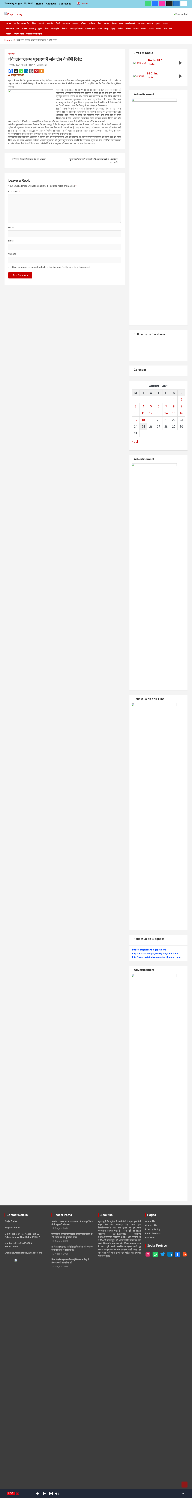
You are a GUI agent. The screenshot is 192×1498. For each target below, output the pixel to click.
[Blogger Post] (31, 71)
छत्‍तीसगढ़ (92, 23)
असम (100, 29)
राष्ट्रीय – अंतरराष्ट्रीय (21, 23)
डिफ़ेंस (34, 23)
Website (12, 254)
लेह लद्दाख (141, 23)
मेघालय (151, 29)
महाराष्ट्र (150, 23)
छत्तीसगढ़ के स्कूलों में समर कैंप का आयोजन (29, 159)
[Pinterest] (36, 71)
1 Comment (40, 65)
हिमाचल (114, 23)
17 (135, 420)
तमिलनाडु (32, 29)
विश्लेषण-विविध (19, 34)
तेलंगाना (64, 29)
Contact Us (151, 1225)
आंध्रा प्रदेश (55, 29)
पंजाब (121, 23)
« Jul (135, 441)
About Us (150, 1221)
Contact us (65, 3)
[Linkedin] (26, 71)
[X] (16, 71)
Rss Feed (150, 1237)
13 (158, 413)
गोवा (17, 29)
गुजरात (158, 23)
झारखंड (106, 23)
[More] (41, 71)
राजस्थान (75, 23)
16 (181, 413)
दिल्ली (58, 23)
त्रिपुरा (113, 29)
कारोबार (158, 29)
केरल (46, 29)
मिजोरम (120, 29)
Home (39, 3)
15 (173, 413)
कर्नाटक (165, 23)
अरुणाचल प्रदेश (90, 29)
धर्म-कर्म (136, 29)
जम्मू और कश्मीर (130, 23)
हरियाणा (83, 23)
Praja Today (27, 65)
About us (51, 3)
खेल (165, 29)
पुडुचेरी (40, 29)
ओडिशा (24, 29)
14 (166, 413)
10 (135, 413)
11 (143, 413)
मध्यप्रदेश (50, 23)
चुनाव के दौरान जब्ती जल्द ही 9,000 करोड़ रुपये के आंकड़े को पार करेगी (93, 161)
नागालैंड (143, 29)
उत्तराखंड (41, 23)
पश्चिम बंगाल (10, 29)
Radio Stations (152, 1233)
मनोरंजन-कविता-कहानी (34, 34)
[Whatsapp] (21, 71)
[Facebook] (11, 71)
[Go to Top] (185, 1485)
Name (11, 227)
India (151, 64)
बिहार (99, 23)
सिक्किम (128, 29)
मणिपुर (106, 29)
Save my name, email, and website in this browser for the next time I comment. (51, 267)
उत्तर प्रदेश (66, 23)
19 (151, 420)
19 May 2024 (14, 65)
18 (143, 420)
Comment (14, 191)
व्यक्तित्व (8, 34)
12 (151, 413)
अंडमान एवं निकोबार (76, 29)
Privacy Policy (152, 1229)
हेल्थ (170, 29)
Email (11, 240)
